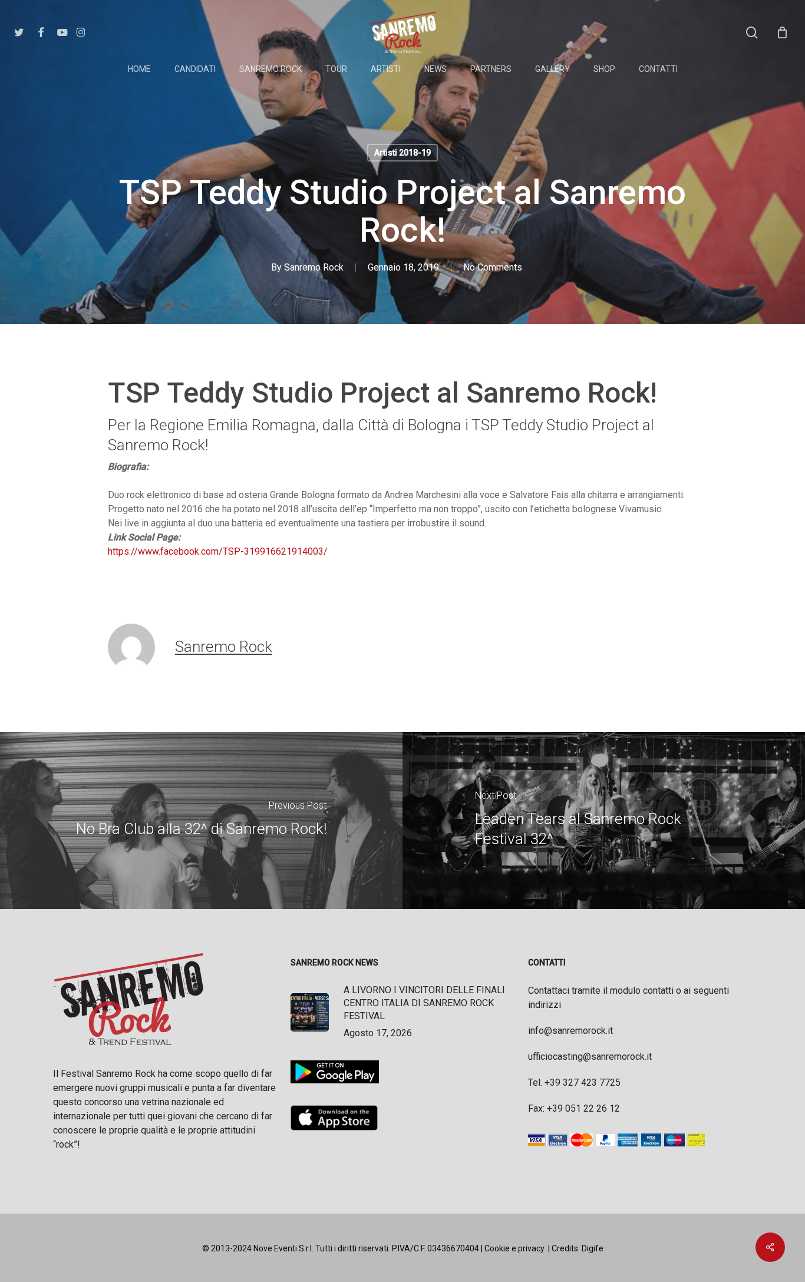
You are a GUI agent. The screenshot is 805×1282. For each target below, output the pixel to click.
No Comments (492, 267)
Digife (592, 1248)
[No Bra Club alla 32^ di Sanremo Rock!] (201, 820)
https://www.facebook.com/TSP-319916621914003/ (218, 551)
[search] (752, 33)
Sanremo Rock (314, 267)
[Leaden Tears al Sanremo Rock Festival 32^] (603, 820)
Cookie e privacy (514, 1248)
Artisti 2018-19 (402, 152)
